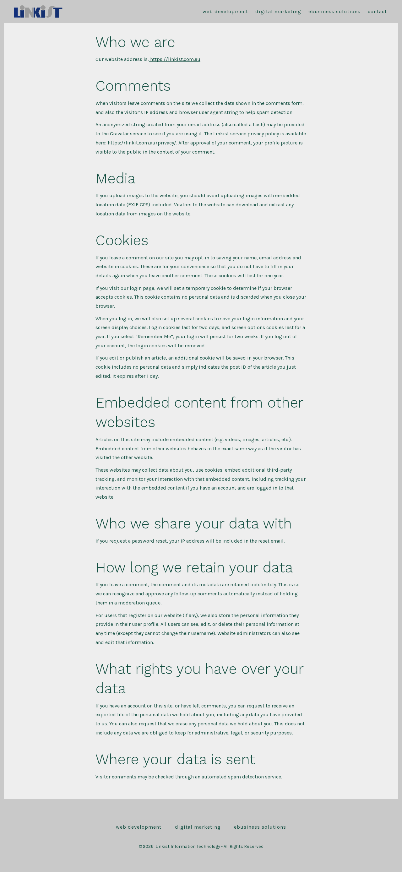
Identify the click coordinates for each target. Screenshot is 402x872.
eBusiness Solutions (334, 11)
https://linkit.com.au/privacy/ (142, 143)
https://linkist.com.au (174, 59)
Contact (377, 11)
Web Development (225, 11)
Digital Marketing (278, 11)
